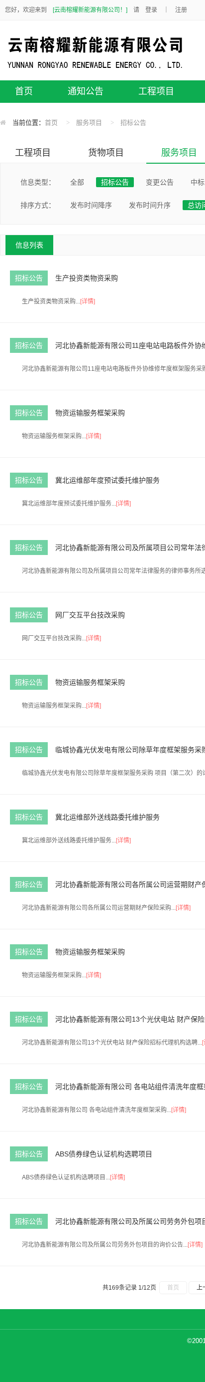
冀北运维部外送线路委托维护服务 (107, 817)
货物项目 (106, 153)
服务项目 (89, 122)
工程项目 (156, 91)
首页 (24, 91)
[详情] (87, 301)
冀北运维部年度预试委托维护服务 (107, 480)
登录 (151, 9)
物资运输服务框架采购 (90, 413)
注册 (181, 9)
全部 (77, 182)
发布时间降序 (91, 205)
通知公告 (85, 91)
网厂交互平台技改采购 (90, 615)
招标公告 (133, 122)
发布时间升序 (150, 205)
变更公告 (160, 182)
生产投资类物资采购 (86, 278)
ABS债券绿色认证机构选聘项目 (103, 1154)
